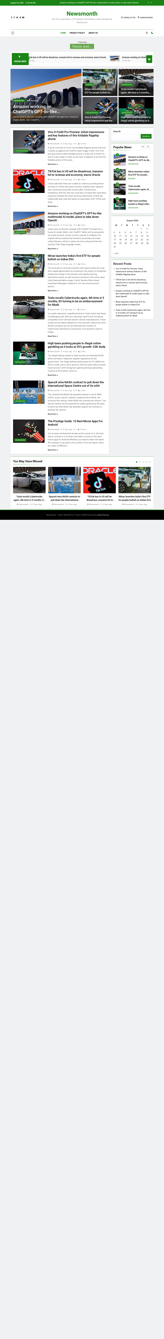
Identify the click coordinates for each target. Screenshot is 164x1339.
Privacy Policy (77, 33)
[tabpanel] (29, 486)
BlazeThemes (103, 515)
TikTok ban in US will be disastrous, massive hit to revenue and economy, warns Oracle (131, 283)
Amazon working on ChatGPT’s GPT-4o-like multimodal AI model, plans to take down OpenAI (74, 217)
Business (17, 101)
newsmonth (54, 143)
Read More (52, 164)
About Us (93, 33)
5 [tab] (150, 462)
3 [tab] (143, 462)
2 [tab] (140, 462)
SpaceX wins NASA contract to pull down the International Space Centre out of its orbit (64, 500)
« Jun (115, 253)
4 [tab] (146, 462)
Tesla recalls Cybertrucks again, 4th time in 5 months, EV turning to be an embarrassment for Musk (76, 301)
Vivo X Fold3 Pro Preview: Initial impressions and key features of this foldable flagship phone (76, 135)
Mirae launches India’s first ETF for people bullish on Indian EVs (111, 3)
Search (117, 131)
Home (63, 33)
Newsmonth (82, 13)
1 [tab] (136, 462)
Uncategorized (92, 113)
